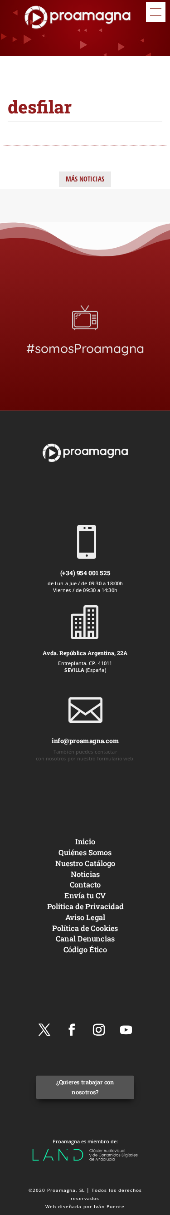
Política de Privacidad (85, 906)
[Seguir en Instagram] (99, 1030)
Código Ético (85, 949)
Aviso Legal (85, 917)
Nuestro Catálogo (85, 863)
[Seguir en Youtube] (126, 1030)
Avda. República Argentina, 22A (85, 652)
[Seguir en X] (44, 1030)
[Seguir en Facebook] (71, 1030)
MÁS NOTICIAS (85, 178)
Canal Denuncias (84, 938)
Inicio (85, 841)
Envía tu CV (85, 895)
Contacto (85, 884)
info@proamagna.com (84, 740)
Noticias (85, 873)
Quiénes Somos (85, 852)
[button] (155, 12)
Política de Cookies (85, 927)
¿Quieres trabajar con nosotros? (85, 1087)
